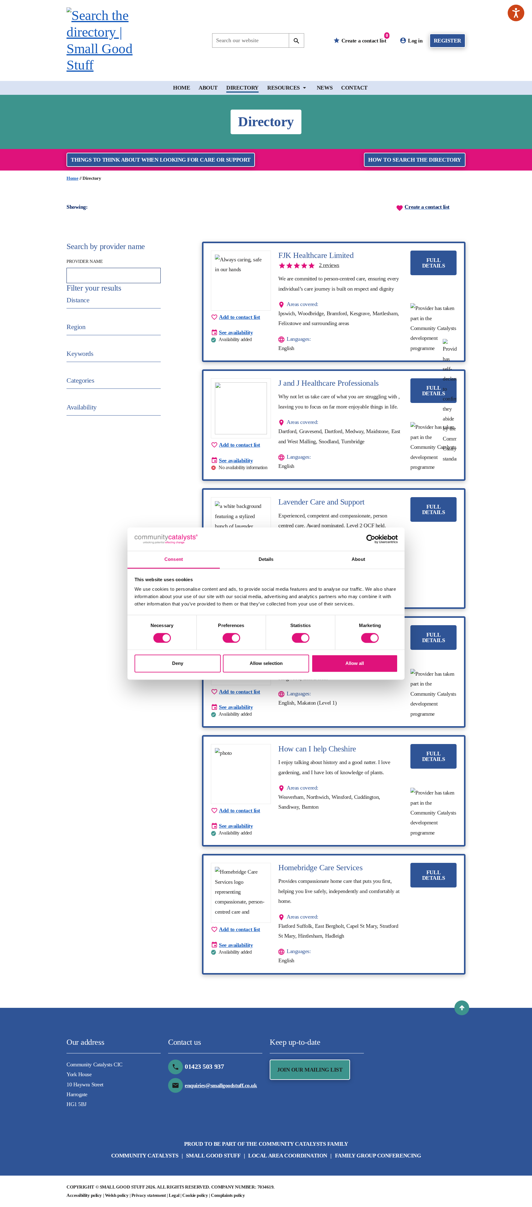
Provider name (84, 261)
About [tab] (358, 559)
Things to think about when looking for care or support (161, 160)
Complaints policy (228, 1195)
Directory (242, 88)
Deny (177, 663)
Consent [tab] (173, 559)
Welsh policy (117, 1195)
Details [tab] (266, 559)
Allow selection (266, 663)
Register (447, 41)
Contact (354, 88)
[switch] (231, 638)
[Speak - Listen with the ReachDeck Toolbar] (516, 13)
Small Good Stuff (213, 1156)
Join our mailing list (310, 1070)
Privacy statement (148, 1195)
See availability (236, 332)
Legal (174, 1195)
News (324, 88)
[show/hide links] (304, 87)
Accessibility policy (84, 1195)
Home (181, 88)
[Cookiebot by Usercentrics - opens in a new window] (371, 539)
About (208, 88)
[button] (461, 1007)
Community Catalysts (144, 1156)
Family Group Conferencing (378, 1156)
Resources (283, 88)
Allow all (354, 663)
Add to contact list (239, 317)
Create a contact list (364, 38)
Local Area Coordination (287, 1156)
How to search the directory (414, 160)
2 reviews (329, 265)
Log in (415, 41)
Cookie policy (195, 1195)
